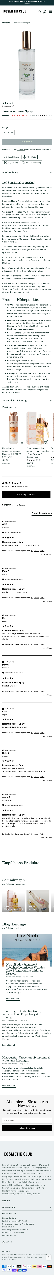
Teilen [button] (42, 551)
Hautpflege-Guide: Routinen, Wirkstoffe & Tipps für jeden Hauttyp (21, 1014)
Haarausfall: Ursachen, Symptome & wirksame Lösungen (26, 1059)
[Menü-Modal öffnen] (50, 11)
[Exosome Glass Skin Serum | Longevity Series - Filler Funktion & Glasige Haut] (37, 428)
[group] (26, 483)
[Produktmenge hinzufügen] (12, 132)
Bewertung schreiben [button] (26, 494)
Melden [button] (36, 551)
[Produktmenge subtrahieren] (4, 132)
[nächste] (51, 2)
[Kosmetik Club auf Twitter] (11, 1242)
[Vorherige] (3, 2)
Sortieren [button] (7, 505)
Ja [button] (32, 551)
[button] (27, 105)
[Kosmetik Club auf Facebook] (3, 1242)
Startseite (6, 23)
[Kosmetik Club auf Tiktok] (7, 1242)
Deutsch (5, 1251)
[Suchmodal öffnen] (39, 11)
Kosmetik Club (23, 1255)
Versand (21, 149)
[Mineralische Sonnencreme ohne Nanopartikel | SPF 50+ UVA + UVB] (13, 428)
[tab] (42, 514)
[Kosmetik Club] (14, 11)
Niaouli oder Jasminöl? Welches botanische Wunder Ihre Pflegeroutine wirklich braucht (25, 969)
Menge (5, 127)
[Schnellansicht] (22, 442)
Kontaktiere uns (9, 1235)
